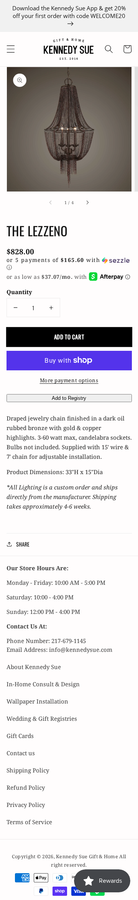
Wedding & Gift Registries (42, 718)
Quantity (19, 292)
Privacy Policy (26, 804)
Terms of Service (29, 822)
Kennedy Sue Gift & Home (87, 856)
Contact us (21, 753)
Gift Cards (20, 736)
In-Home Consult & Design (43, 684)
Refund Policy (26, 787)
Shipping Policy (28, 770)
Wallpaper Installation (37, 701)
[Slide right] (87, 202)
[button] (10, 49)
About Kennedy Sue (34, 667)
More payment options (69, 380)
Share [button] (23, 544)
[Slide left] (50, 202)
